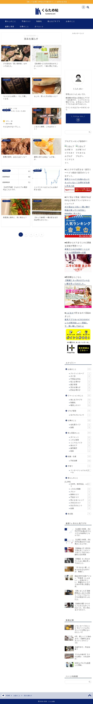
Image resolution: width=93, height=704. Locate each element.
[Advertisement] (79, 49)
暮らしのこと (10, 21)
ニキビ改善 (80, 440)
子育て (79, 466)
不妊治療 (80, 461)
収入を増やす (80, 382)
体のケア (80, 445)
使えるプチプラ (54, 21)
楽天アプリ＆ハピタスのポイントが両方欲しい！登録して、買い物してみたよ (77, 323)
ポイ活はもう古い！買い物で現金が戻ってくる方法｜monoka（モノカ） (77, 210)
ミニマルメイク (80, 443)
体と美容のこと (79, 433)
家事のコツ (80, 494)
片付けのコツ (80, 503)
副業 (80, 427)
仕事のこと (24, 26)
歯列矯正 (79, 448)
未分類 (79, 514)
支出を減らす (80, 387)
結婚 (80, 508)
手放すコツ (26, 21)
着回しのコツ (80, 405)
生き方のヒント (80, 505)
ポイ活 (80, 376)
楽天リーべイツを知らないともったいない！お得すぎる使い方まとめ (77, 182)
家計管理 (80, 384)
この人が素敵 (80, 489)
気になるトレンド (80, 500)
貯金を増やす (80, 390)
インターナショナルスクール (79, 471)
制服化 (39, 21)
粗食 (80, 451)
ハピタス (70, 313)
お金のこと (70, 21)
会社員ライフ (80, 424)
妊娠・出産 (79, 456)
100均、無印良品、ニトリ (80, 485)
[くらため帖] (46, 15)
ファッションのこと (79, 395)
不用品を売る (79, 379)
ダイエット (39, 26)
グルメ (80, 492)
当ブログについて (79, 415)
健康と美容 (9, 26)
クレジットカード (79, 373)
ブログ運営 (79, 411)
